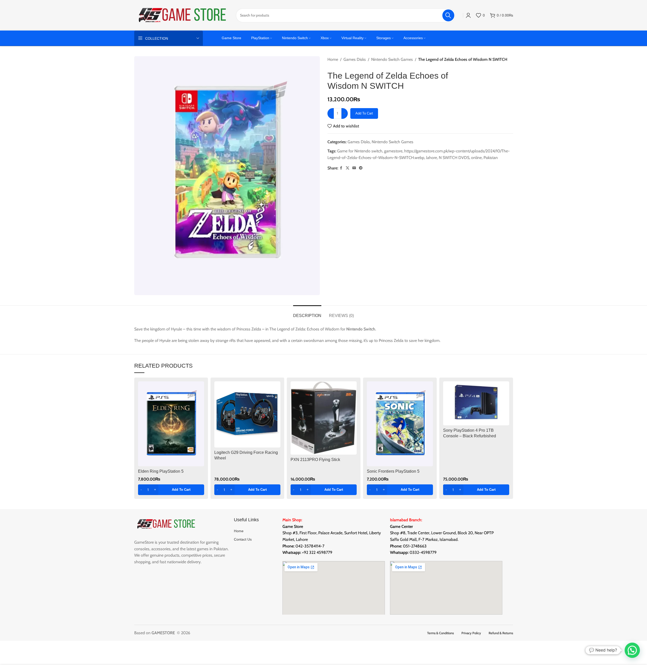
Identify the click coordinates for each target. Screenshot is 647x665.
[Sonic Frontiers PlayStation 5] (400, 423)
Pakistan (491, 157)
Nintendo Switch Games (392, 59)
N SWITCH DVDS (454, 157)
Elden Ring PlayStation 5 (161, 471)
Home (332, 59)
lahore (431, 157)
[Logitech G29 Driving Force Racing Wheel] (247, 414)
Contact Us (243, 539)
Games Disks (354, 59)
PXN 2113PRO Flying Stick (315, 459)
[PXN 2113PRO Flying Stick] (324, 418)
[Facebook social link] (341, 168)
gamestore (393, 151)
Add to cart (364, 113)
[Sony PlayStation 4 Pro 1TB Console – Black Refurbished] (476, 403)
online (476, 157)
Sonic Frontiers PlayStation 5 (393, 471)
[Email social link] (354, 168)
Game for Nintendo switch (359, 151)
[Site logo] (182, 14)
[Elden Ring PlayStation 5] (171, 423)
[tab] (307, 313)
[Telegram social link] (360, 168)
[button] (171, 489)
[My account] (468, 15)
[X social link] (347, 168)
